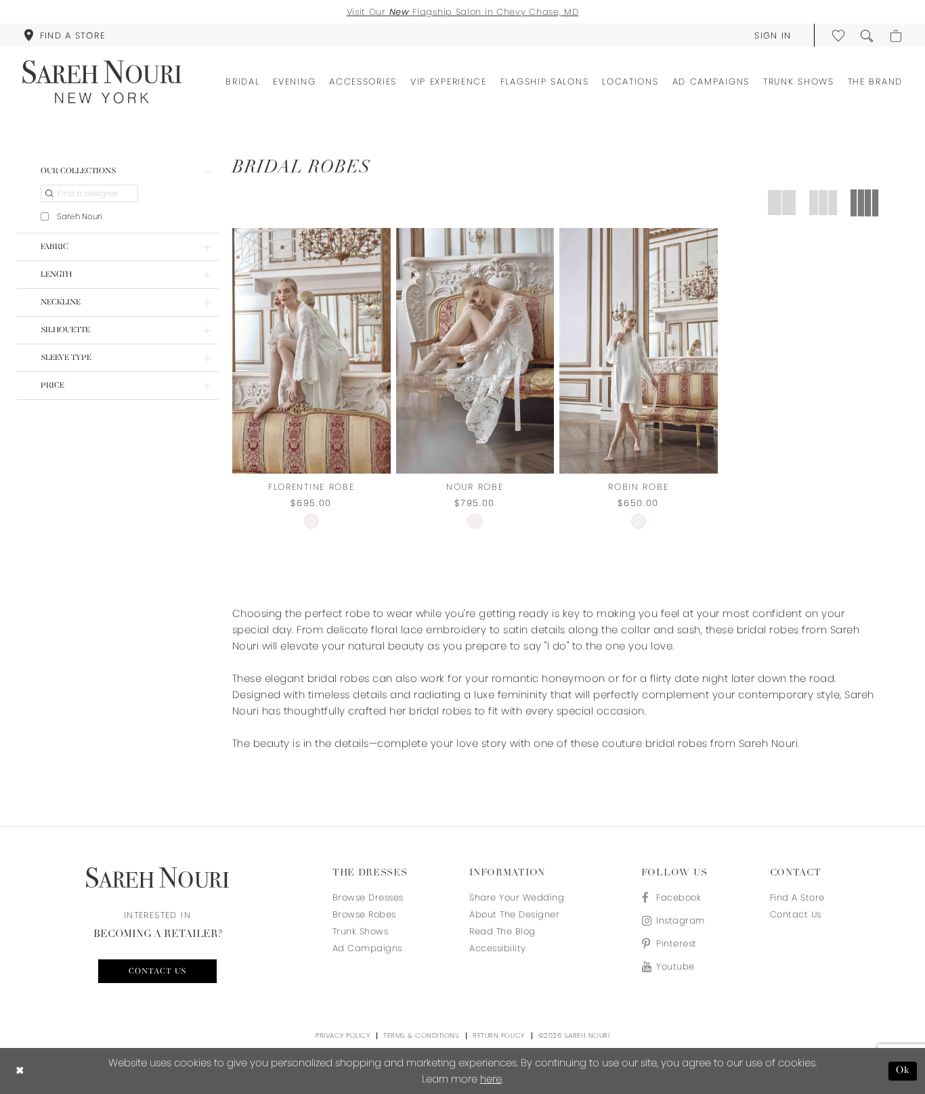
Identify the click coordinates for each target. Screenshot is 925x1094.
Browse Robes (364, 914)
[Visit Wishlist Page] (839, 35)
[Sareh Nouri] (101, 82)
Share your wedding (516, 897)
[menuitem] (64, 35)
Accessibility (497, 948)
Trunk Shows (360, 931)
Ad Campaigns (367, 948)
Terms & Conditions (421, 1035)
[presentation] (311, 351)
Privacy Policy (343, 1035)
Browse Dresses (368, 897)
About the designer (514, 914)
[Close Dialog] (20, 1071)
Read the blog (502, 931)
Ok (903, 1070)
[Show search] (867, 35)
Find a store (797, 897)
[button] (773, 35)
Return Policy (499, 1035)
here (491, 1079)
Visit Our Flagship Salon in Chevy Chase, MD (463, 11)
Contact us (157, 971)
